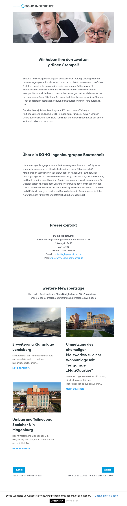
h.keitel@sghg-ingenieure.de (67, 254)
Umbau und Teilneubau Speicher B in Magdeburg (32, 425)
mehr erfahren (21, 368)
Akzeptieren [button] (57, 501)
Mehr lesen (72, 501)
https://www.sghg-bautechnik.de (66, 258)
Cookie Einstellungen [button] (106, 496)
